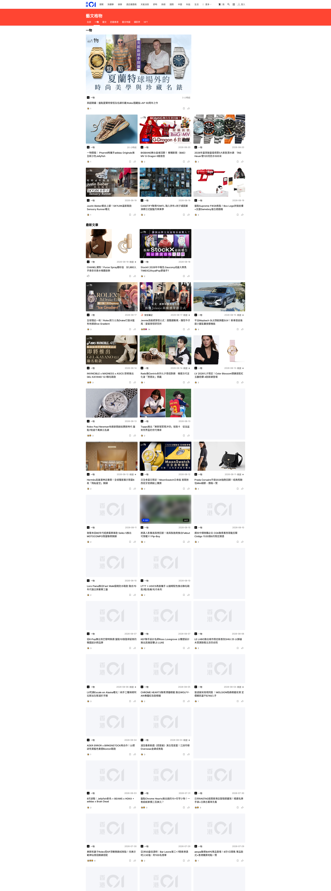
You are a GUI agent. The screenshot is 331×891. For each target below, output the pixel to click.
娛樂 (120, 4)
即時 (155, 4)
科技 (188, 4)
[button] (184, 108)
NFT (146, 22)
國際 (172, 4)
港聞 (101, 4)
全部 (89, 22)
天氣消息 (145, 4)
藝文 (104, 22)
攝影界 (137, 22)
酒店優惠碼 (131, 4)
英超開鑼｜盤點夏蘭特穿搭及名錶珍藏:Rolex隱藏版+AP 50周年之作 (122, 103)
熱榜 (163, 4)
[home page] (91, 4)
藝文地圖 (126, 22)
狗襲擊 (111, 4)
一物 (97, 22)
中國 (180, 4)
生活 (196, 4)
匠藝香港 (114, 22)
